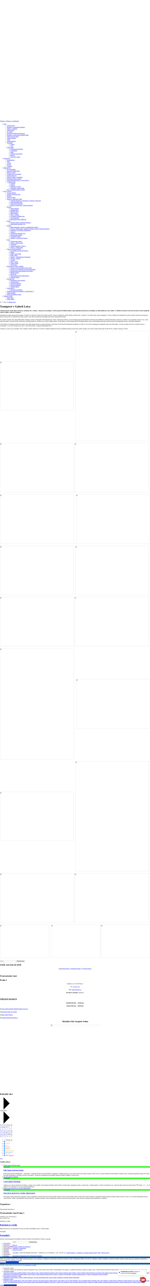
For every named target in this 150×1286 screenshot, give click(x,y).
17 (1, 1132)
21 (8, 1132)
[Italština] (6, 1249)
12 (4, 1131)
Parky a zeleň (14, 261)
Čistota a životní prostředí (14, 249)
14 (8, 1131)
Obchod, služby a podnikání (14, 177)
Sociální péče (10, 279)
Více (1, 1158)
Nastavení (3, 1262)
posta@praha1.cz (76, 989)
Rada (8, 161)
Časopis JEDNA (11, 193)
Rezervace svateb (15, 157)
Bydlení (9, 196)
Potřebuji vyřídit (7, 296)
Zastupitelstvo (11, 160)
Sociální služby (14, 282)
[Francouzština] (7, 1246)
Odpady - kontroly (15, 258)
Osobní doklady (11, 141)
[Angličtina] (7, 1243)
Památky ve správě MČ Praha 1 (19, 238)
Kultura (9, 225)
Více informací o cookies (15, 1260)
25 (2, 1134)
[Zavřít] (145, 1271)
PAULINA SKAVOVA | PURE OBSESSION (19, 1193)
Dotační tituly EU (12, 175)
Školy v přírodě (14, 215)
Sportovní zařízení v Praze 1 (18, 246)
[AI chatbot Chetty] (143, 1280)
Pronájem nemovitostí (16, 154)
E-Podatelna (13, 150)
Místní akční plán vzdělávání (18, 219)
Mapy (12, 152)
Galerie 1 (12, 232)
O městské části (11, 182)
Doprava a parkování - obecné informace (21, 205)
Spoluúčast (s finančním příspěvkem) (20, 230)
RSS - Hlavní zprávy (103, 1253)
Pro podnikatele (11, 169)
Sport (8, 240)
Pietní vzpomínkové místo (14, 294)
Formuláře (10, 143)
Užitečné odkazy (15, 277)
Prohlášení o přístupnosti (19, 1248)
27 (1, 1127)
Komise (9, 164)
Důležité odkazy (14, 286)
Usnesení (9, 166)
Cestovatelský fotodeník (11, 1182)
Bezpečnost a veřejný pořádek (15, 266)
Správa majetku (11, 197)
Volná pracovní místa (12, 136)
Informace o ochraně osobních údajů (87, 1253)
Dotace (12, 252)
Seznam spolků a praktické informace (20, 222)
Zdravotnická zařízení (16, 290)
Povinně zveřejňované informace (16, 133)
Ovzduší (12, 260)
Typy (11, 146)
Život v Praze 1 (7, 191)
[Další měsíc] (6, 1123)
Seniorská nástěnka (15, 283)
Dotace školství (14, 208)
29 (4, 1127)
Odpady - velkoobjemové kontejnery (20, 257)
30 (11, 1134)
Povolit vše (16, 1262)
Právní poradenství (15, 285)
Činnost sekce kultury (16, 235)
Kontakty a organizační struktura (16, 127)
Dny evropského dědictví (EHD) (16, 189)
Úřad (4, 124)
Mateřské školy (14, 211)
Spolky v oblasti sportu (16, 247)
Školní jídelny (14, 213)
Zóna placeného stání (16, 202)
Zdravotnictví (10, 288)
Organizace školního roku (17, 216)
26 (4, 1134)
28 (2, 1127)
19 (4, 1132)
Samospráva (6, 158)
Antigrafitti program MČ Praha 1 (19, 250)
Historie (12, 185)
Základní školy (14, 210)
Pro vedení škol (14, 218)
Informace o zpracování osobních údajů (18, 135)
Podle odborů (10, 299)
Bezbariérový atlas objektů (17, 280)
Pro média (9, 132)
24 (1, 1134)
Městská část (6, 168)
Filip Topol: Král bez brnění (13, 1170)
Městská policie (14, 272)
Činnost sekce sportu (16, 241)
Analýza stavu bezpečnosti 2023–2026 (21, 268)
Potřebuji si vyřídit (8, 1225)
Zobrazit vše (8, 1140)
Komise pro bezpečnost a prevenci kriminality (23, 269)
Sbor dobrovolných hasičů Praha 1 (19, 275)
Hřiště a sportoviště (15, 254)
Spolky (9, 221)
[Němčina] (6, 1245)
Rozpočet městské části (13, 171)
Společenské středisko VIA (17, 224)
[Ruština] (6, 1251)
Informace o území (15, 186)
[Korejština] (7, 1254)
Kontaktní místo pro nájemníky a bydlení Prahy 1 (20, 291)
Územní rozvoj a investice (14, 174)
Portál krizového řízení (16, 149)
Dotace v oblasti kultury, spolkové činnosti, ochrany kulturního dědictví (29, 229)
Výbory (9, 163)
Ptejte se (12, 155)
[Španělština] (7, 1248)
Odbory (12, 144)
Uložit (2, 1285)
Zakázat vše (9, 1262)
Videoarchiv (13, 265)
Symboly (12, 183)
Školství (9, 207)
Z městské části (11, 302)
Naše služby (10, 147)
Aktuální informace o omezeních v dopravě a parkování (25, 200)
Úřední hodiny (11, 125)
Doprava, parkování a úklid (14, 199)
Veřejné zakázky (11, 138)
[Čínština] (6, 1252)
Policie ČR (13, 274)
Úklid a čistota (14, 263)
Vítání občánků (11, 293)
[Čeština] (6, 1256)
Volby (8, 139)
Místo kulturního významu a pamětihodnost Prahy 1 (24, 227)
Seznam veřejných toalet (13, 194)
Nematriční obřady (15, 236)
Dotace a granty (11, 172)
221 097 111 (76, 986)
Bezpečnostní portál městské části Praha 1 (21, 271)
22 (9, 1132)
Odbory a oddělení (12, 129)
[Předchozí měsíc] (6, 1109)
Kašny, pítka (13, 255)
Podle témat (10, 297)
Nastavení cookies (17, 1250)
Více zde (48, 1239)
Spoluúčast (13, 244)
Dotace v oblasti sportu (16, 243)
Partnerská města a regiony (14, 179)
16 (11, 1131)
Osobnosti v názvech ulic (17, 188)
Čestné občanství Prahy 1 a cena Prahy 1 (18, 180)
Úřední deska (10, 130)
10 (1, 1131)
